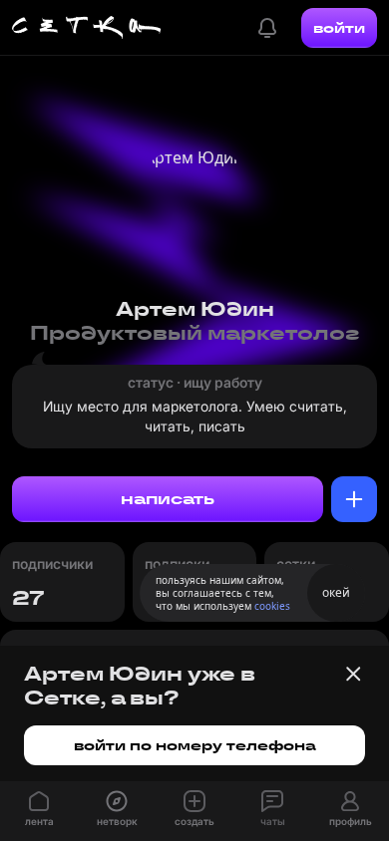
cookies (272, 606)
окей (336, 592)
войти (339, 28)
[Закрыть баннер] (353, 674)
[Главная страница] (87, 28)
